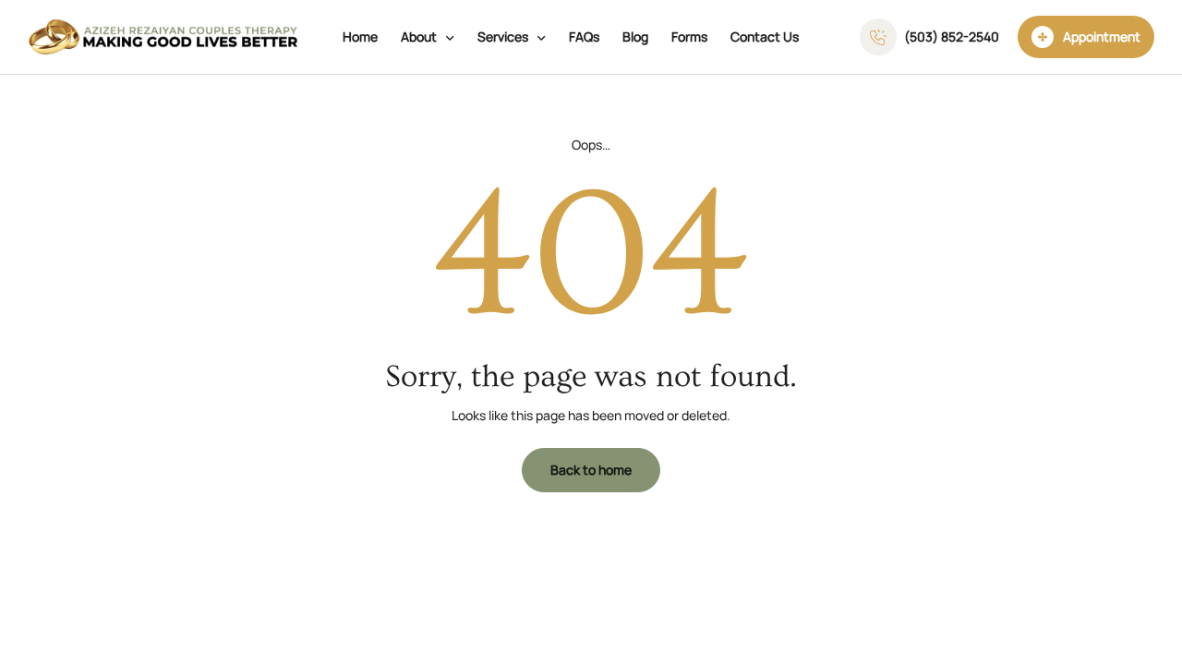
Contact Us (764, 36)
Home (360, 36)
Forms (689, 36)
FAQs (584, 36)
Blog (635, 36)
